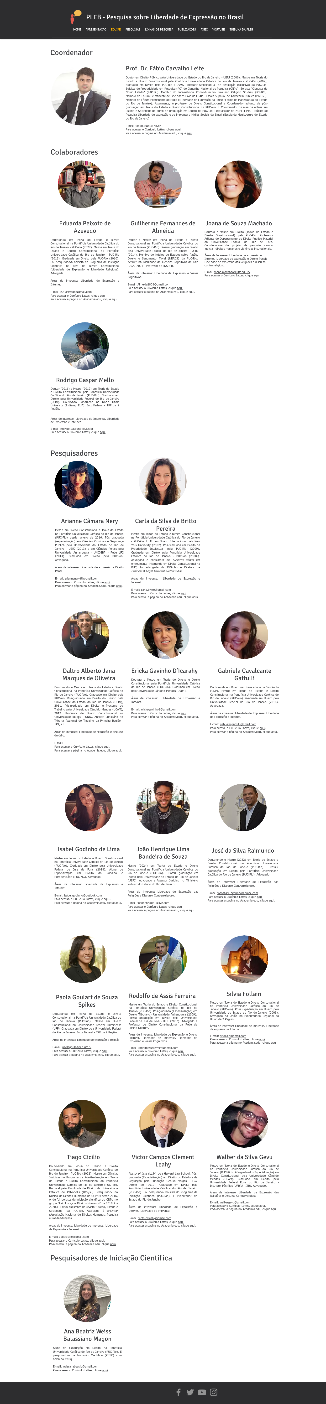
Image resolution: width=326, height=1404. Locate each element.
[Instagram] (214, 1392)
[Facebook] (179, 1392)
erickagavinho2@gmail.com (158, 709)
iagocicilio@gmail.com (74, 1237)
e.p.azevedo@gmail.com (76, 292)
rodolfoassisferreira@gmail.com (158, 1048)
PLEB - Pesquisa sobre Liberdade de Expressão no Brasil (165, 17)
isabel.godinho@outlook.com (83, 895)
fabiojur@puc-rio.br (148, 126)
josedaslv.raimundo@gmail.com (237, 893)
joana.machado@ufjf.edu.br (232, 272)
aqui (178, 129)
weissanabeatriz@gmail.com (80, 1366)
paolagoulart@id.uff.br (76, 1047)
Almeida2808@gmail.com (153, 284)
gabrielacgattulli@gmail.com (238, 724)
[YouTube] (202, 1392)
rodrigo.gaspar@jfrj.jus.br (76, 429)
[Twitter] (190, 1392)
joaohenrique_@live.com (153, 903)
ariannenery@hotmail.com (81, 578)
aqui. (193, 1225)
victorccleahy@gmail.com (154, 1218)
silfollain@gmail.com (233, 1036)
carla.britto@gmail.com (156, 590)
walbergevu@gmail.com (235, 1202)
